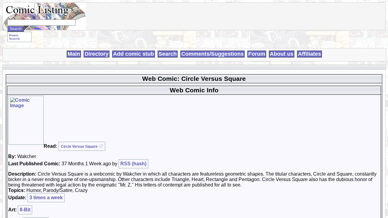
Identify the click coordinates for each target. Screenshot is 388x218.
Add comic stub (133, 54)
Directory (97, 54)
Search (168, 54)
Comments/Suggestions (212, 54)
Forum (256, 54)
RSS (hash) (133, 163)
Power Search (14, 37)
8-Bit (25, 209)
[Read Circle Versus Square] (26, 120)
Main (74, 54)
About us (281, 54)
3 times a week (46, 197)
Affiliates (309, 54)
